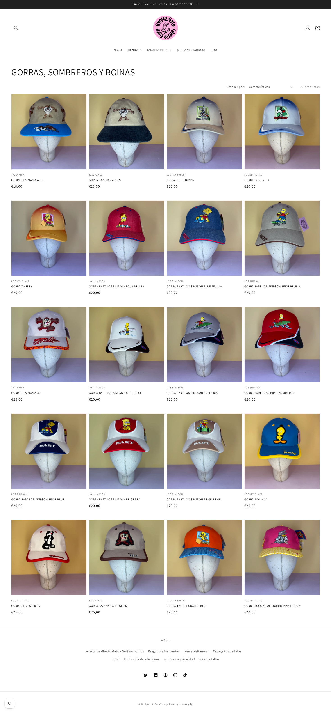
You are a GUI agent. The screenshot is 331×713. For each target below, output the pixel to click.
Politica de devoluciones (141, 659)
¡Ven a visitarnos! (196, 651)
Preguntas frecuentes (163, 651)
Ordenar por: (235, 87)
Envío (116, 659)
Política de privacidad (179, 659)
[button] (16, 28)
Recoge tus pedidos (227, 651)
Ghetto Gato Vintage (157, 704)
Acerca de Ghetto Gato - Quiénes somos (115, 651)
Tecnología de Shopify (181, 704)
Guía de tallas (209, 659)
